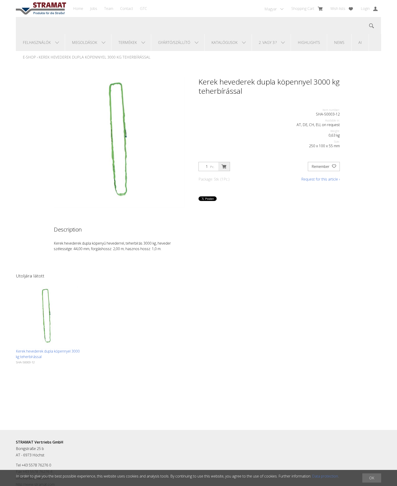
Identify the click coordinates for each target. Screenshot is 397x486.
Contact (126, 8)
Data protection (325, 476)
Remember (321, 166)
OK (371, 477)
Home (78, 8)
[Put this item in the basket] (224, 166)
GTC (143, 8)
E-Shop (29, 57)
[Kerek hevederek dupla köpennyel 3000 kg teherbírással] (47, 317)
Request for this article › (320, 179)
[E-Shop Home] (41, 8)
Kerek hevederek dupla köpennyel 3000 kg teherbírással (94, 57)
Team (108, 8)
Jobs (93, 8)
